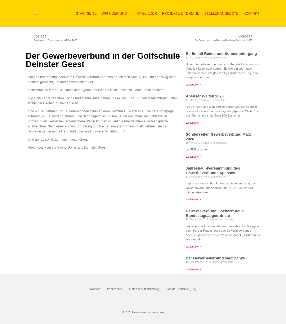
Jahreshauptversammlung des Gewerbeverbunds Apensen (213, 170)
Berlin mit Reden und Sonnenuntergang (221, 54)
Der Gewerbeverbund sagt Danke (215, 258)
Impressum (115, 289)
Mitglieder (147, 13)
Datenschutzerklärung (144, 289)
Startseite (86, 13)
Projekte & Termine (180, 13)
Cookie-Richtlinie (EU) (181, 289)
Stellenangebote (221, 13)
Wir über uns (114, 13)
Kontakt (251, 13)
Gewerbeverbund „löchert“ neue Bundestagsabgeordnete (215, 213)
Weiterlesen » (193, 84)
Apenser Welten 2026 (205, 96)
